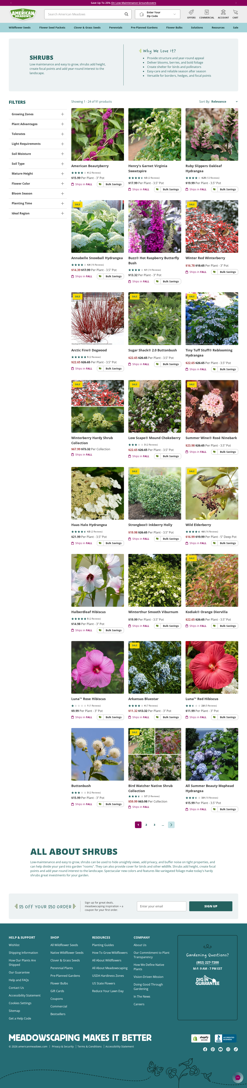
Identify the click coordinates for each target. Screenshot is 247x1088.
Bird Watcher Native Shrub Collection (150, 788)
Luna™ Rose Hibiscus (88, 699)
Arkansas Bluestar (143, 699)
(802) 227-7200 (207, 962)
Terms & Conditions (90, 1046)
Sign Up (210, 906)
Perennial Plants (61, 968)
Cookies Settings (20, 1003)
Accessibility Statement (25, 995)
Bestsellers (57, 1014)
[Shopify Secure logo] (200, 1038)
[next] (171, 825)
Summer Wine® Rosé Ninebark (211, 438)
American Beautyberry (90, 166)
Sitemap (14, 1011)
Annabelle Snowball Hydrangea (97, 258)
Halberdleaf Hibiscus (88, 612)
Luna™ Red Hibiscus (202, 699)
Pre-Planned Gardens (65, 976)
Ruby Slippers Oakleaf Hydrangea (204, 168)
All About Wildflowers (106, 960)
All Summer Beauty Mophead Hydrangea (210, 788)
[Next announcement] (236, 3)
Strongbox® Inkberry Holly (150, 525)
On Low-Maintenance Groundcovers (133, 3)
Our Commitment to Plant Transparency (151, 955)
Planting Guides (103, 945)
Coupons (56, 999)
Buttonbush (81, 786)
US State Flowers (103, 983)
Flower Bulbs (59, 983)
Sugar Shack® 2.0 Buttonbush (152, 350)
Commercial (58, 1006)
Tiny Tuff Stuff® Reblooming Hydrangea (209, 352)
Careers (139, 1004)
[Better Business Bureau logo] (226, 1038)
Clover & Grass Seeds (65, 960)
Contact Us (16, 988)
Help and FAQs (19, 980)
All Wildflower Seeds (64, 945)
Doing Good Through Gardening (148, 986)
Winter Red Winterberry (205, 258)
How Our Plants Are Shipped (22, 962)
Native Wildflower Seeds (67, 953)
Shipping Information (23, 953)
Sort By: (205, 102)
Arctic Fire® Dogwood (89, 350)
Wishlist (14, 945)
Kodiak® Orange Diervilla (207, 612)
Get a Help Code (20, 1018)
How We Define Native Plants (149, 967)
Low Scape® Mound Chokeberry (154, 438)
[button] (235, 14)
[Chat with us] (237, 1077)
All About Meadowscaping (110, 968)
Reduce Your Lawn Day (108, 991)
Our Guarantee (19, 972)
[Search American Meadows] (126, 14)
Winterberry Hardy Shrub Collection (92, 440)
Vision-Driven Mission (148, 977)
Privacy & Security (63, 1046)
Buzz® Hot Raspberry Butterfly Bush (153, 260)
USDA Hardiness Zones (108, 976)
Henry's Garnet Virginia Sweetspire (147, 168)
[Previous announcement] (11, 3)
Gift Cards (57, 991)
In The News (142, 996)
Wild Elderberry (198, 525)
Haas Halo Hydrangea (89, 525)
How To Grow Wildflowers (110, 953)
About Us (140, 945)
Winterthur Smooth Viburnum (153, 612)
